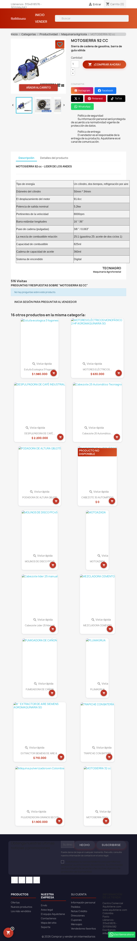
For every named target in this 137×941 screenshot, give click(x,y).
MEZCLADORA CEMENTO (97, 625)
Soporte (45, 927)
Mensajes (76, 924)
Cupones (76, 919)
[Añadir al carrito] (53, 373)
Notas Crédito (79, 911)
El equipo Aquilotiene (53, 914)
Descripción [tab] (26, 158)
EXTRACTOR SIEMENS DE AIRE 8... (40, 753)
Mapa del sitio (48, 922)
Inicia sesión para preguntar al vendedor (45, 302)
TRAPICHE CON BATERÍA (97, 753)
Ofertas (15, 902)
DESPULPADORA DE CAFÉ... (39, 433)
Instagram (36, 880)
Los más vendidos (21, 911)
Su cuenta (79, 894)
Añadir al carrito (38, 87)
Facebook (14, 880)
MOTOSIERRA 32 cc (97, 817)
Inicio (39, 15)
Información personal (83, 902)
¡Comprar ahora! (104, 64)
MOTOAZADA (97, 561)
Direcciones (78, 915)
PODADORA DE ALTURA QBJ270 (39, 497)
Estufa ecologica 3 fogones (39, 369)
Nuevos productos (21, 906)
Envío (44, 905)
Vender (41, 22)
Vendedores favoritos (83, 928)
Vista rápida (42, 364)
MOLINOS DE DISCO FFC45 (39, 561)
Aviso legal (47, 909)
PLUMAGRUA (97, 689)
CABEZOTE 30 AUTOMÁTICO (97, 497)
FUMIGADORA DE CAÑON (40, 689)
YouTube (29, 880)
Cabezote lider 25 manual (39, 625)
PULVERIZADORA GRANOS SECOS (40, 817)
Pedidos (75, 906)
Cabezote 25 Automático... (97, 433)
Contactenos (48, 918)
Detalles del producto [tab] (54, 158)
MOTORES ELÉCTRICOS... (97, 369)
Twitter (22, 880)
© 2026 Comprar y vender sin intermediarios (68, 936)
